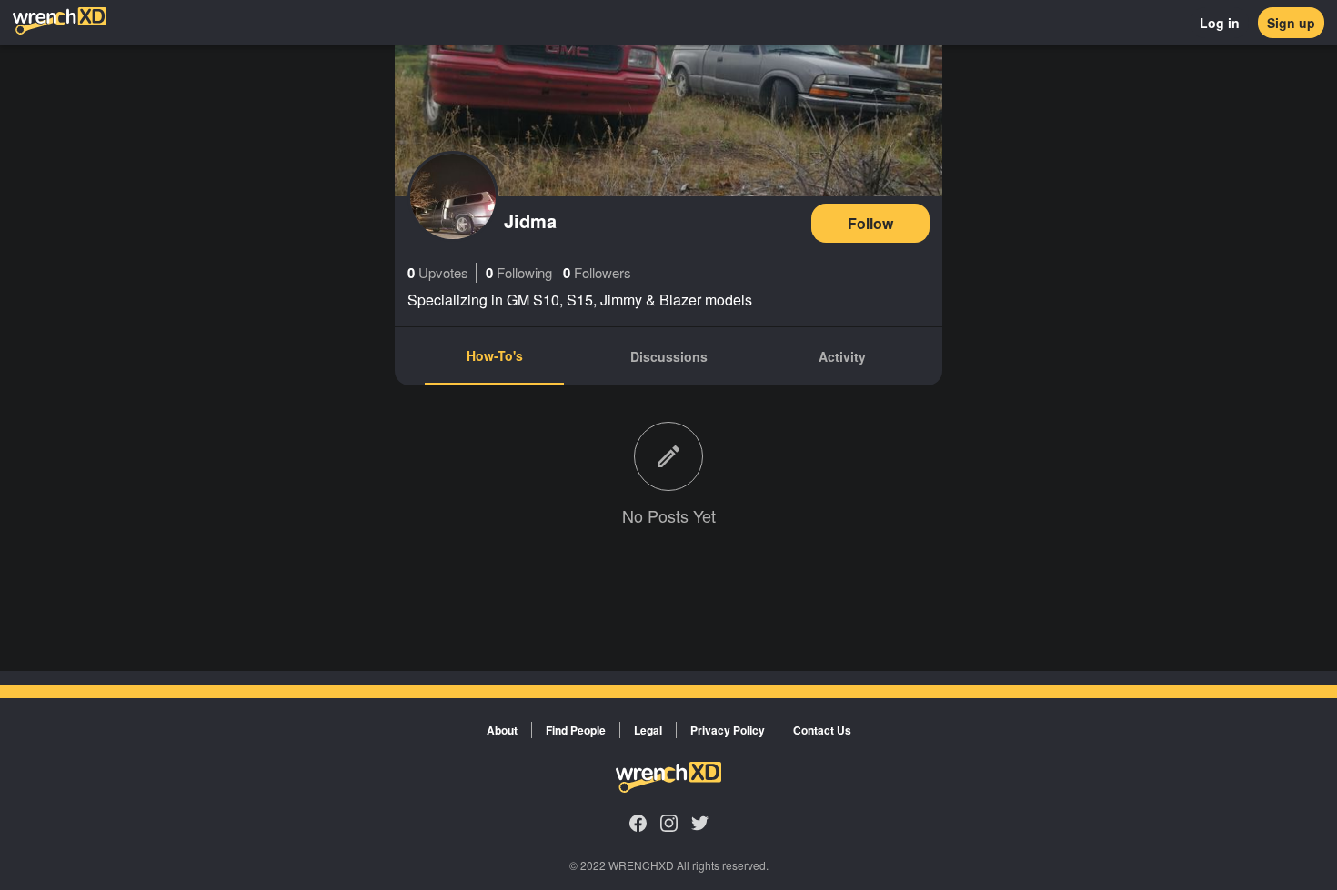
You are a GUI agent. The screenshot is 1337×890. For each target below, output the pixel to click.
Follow (870, 223)
